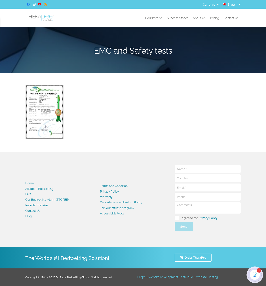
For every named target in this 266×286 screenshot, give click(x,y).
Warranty (106, 197)
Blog (28, 216)
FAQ (28, 194)
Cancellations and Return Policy (121, 202)
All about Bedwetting (39, 189)
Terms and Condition (114, 186)
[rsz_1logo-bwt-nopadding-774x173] (39, 18)
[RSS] (45, 4)
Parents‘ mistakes (36, 205)
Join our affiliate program (117, 208)
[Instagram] (34, 4)
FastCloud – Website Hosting (199, 277)
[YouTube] (40, 4)
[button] (211, 4)
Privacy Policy (109, 191)
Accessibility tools (112, 213)
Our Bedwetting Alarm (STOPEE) (47, 199)
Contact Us (32, 210)
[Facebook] (28, 4)
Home (29, 183)
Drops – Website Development (157, 277)
